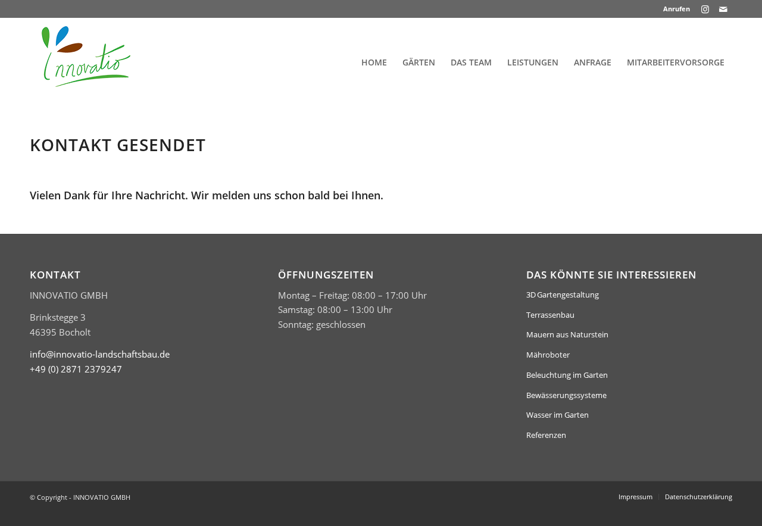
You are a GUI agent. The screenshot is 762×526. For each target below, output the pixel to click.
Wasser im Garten (557, 414)
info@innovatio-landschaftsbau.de (100, 354)
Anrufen (676, 8)
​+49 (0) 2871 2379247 (76, 369)
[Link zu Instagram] (705, 9)
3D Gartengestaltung (562, 294)
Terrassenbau (550, 314)
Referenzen (546, 435)
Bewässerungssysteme (566, 395)
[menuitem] (673, 9)
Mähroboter (548, 354)
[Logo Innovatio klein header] (86, 62)
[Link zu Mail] (723, 9)
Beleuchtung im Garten (567, 375)
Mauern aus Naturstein (567, 334)
